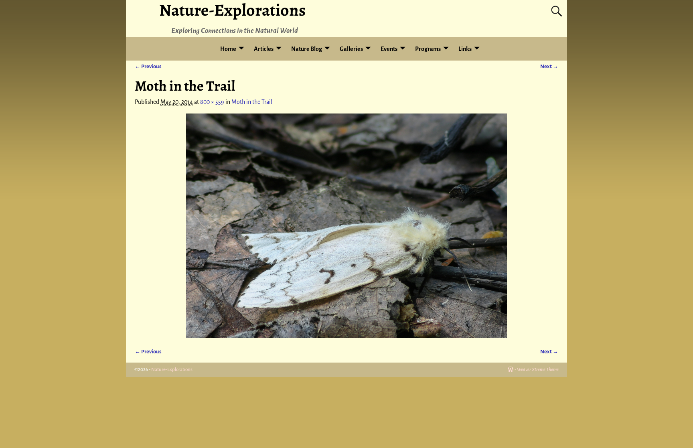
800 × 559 (212, 102)
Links (465, 49)
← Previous (148, 66)
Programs (428, 49)
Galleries (351, 49)
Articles (264, 49)
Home (228, 49)
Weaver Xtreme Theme (538, 369)
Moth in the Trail (251, 102)
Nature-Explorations (171, 369)
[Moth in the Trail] (346, 226)
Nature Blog (306, 49)
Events (389, 49)
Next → (549, 66)
